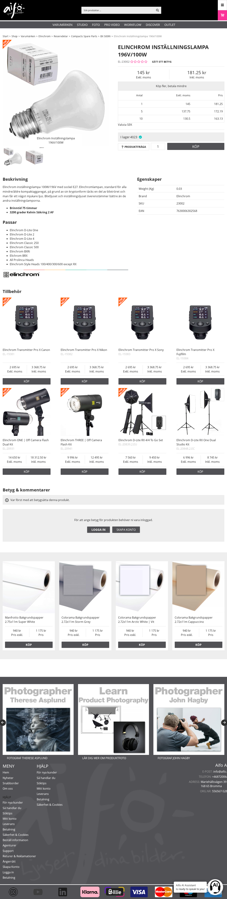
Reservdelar (61, 36)
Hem (6, 772)
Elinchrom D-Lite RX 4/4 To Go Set (140, 440)
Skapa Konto (11, 867)
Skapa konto (126, 530)
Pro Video (112, 25)
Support (8, 851)
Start (5, 36)
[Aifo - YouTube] (39, 892)
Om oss (8, 788)
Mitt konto (9, 819)
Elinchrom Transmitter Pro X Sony (141, 350)
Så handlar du (12, 808)
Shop (15, 36)
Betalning (9, 829)
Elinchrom (44, 36)
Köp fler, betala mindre (171, 86)
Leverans (9, 824)
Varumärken (62, 25)
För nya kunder (13, 802)
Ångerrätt (9, 861)
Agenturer (9, 845)
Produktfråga (135, 147)
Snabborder (11, 783)
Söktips (7, 813)
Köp (195, 146)
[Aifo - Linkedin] (64, 892)
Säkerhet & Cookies (16, 835)
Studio (82, 25)
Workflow (132, 25)
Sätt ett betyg (161, 61)
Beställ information (15, 840)
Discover (153, 25)
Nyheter (8, 778)
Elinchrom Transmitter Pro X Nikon (84, 350)
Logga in (99, 530)
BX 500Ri (105, 36)
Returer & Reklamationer (19, 856)
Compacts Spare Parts (84, 36)
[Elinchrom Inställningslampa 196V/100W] (56, 93)
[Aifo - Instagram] (15, 892)
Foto (96, 25)
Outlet (169, 25)
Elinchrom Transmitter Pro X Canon (26, 350)
